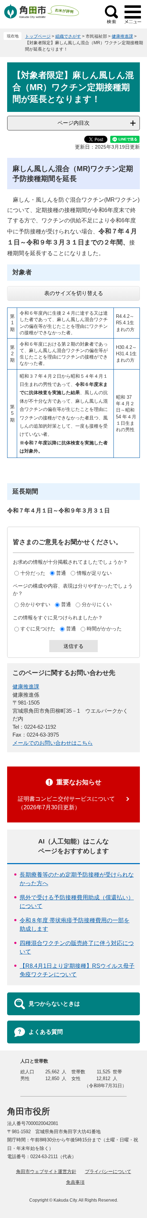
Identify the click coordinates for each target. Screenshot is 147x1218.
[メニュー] (132, 14)
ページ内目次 (73, 123)
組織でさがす (68, 36)
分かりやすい (35, 604)
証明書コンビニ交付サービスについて (66, 799)
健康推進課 (122, 36)
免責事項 (75, 1182)
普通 (61, 573)
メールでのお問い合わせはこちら (52, 743)
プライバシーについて (108, 1171)
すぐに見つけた (37, 628)
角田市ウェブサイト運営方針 (46, 1171)
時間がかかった (104, 628)
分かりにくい (97, 604)
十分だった (32, 573)
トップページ (38, 36)
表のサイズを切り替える (73, 293)
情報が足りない (94, 573)
